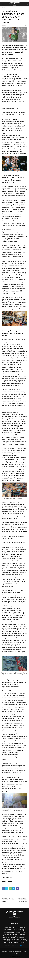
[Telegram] (13, 888)
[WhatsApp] (10, 888)
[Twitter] (6, 888)
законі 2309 (14, 339)
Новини (11, 950)
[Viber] (17, 888)
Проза (10, 951)
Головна (6, 950)
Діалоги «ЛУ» (21, 950)
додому (3, 7)
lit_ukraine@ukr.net (19, 945)
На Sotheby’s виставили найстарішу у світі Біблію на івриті (21, 899)
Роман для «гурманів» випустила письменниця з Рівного (8, 899)
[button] (2, 4)
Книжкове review (17, 951)
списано (11, 70)
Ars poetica (4, 951)
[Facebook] (3, 888)
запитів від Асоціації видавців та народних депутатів (13, 513)
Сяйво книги (12, 61)
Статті (15, 950)
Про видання (15, 953)
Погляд (24, 951)
